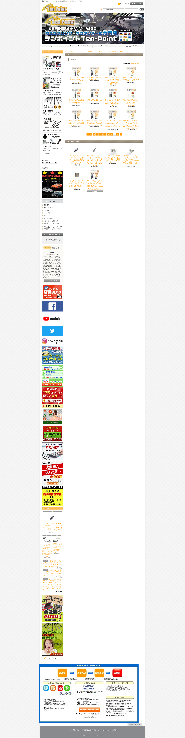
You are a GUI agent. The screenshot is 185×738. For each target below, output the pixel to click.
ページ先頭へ (135, 724)
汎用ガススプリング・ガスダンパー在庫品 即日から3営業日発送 (52, 93)
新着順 (137, 64)
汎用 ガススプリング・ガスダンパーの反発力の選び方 (53, 226)
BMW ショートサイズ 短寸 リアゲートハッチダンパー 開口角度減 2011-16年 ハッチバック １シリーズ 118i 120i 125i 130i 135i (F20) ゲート (113, 124)
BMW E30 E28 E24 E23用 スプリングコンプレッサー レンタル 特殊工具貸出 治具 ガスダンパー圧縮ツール (95, 123)
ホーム (54, 46)
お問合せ (130, 46)
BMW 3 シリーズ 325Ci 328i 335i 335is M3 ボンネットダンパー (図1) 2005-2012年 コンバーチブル (76, 80)
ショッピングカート (136, 3)
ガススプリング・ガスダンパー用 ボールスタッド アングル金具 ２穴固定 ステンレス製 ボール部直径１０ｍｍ (113, 159)
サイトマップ (48, 215)
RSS (50, 658)
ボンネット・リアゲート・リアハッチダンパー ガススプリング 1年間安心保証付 (53, 72)
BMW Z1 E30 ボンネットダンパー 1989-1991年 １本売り (94, 100)
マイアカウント (124, 4)
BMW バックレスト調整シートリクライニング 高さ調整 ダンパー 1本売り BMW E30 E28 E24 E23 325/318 (76, 123)
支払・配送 (76, 730)
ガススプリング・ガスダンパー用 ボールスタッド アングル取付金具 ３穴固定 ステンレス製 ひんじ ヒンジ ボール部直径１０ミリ (77, 184)
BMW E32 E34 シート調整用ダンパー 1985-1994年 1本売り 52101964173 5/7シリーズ (76, 101)
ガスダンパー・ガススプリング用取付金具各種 (52, 149)
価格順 (132, 64)
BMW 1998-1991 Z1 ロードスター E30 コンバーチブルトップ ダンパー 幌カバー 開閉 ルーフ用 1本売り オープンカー (113, 102)
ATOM (57, 658)
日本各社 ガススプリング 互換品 (52, 130)
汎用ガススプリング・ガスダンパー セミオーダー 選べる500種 (52, 114)
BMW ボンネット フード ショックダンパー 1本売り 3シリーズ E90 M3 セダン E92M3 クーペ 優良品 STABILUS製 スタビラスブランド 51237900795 (131, 124)
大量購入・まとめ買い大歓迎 (52, 229)
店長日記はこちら (52, 280)
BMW (120, 51)
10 (108, 134)
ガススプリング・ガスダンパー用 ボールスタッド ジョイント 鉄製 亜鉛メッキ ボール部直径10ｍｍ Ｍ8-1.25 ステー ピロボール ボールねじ (54, 527)
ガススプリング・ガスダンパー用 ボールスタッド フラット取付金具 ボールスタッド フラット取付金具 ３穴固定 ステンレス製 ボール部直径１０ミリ (131, 160)
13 (118, 134)
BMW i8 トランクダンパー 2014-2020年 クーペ (94, 78)
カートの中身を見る (52, 234)
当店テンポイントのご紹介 (51, 223)
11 (111, 134)
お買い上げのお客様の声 (51, 221)
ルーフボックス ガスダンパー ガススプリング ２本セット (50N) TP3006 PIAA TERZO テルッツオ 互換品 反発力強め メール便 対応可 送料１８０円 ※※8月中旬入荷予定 (52, 584)
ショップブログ (105, 46)
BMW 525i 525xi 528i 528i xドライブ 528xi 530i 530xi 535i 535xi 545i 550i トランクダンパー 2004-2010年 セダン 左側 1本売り (113, 81)
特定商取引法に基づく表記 (88, 730)
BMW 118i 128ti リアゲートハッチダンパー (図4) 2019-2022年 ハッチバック (131, 79)
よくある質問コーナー (50, 218)
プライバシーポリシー (104, 730)
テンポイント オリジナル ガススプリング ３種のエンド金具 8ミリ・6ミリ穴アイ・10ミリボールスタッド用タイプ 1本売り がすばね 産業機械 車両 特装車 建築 (47, 550)
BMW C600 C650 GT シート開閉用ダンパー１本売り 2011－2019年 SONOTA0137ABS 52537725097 (131, 102)
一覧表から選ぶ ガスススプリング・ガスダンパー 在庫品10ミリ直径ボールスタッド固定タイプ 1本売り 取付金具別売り (57, 548)
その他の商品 (46, 153)
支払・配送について (79, 46)
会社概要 (46, 205)
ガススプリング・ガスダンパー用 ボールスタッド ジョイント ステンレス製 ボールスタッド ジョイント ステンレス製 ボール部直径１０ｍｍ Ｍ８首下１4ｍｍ (95, 160)
